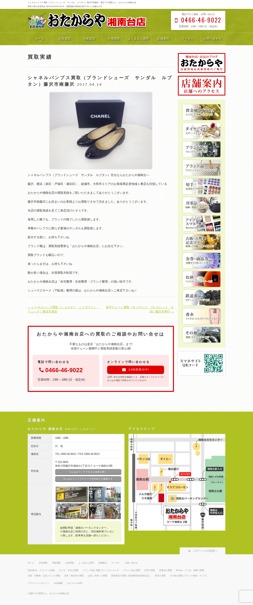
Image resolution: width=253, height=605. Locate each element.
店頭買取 (65, 38)
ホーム (40, 38)
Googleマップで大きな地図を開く (88, 472)
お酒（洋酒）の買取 (97, 575)
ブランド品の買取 (131, 570)
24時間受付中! (138, 369)
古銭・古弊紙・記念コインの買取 (44, 575)
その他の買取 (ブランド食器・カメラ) (188, 575)
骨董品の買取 (165, 570)
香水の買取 (160, 575)
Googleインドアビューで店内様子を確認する (88, 479)
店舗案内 (163, 38)
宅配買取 (89, 38)
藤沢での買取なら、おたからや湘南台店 (49, 593)
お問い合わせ (213, 38)
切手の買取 (149, 570)
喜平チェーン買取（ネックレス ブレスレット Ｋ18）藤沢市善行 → (140, 309)
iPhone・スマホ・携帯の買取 (190, 570)
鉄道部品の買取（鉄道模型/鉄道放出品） (131, 575)
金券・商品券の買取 (74, 575)
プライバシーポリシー (38, 583)
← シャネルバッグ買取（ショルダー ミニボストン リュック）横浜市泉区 (63, 309)
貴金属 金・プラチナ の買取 (41, 570)
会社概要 (58, 583)
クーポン (188, 38)
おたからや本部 (74, 583)
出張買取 (114, 38)
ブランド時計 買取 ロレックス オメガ (100, 570)
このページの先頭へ (205, 550)
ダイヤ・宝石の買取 (68, 570)
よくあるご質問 (138, 38)
